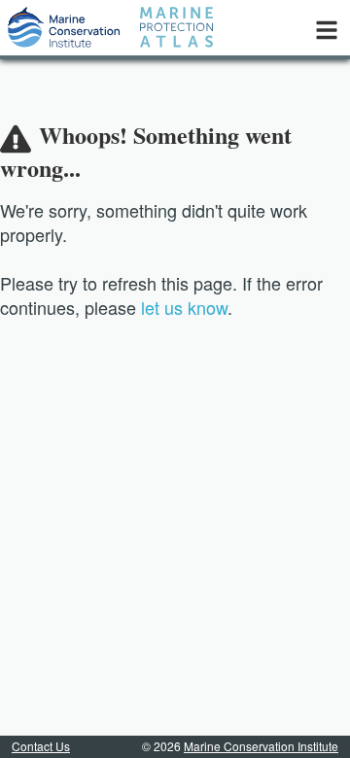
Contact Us (41, 746)
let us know (184, 307)
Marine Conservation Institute (261, 746)
